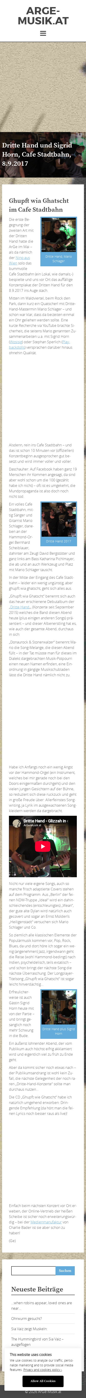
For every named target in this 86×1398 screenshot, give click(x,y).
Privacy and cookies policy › (42, 1370)
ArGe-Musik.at (43, 16)
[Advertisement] (43, 87)
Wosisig (16, 341)
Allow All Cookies (43, 1381)
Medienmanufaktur (46, 1222)
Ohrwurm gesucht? (26, 1318)
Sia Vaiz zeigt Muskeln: (29, 1328)
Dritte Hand (19, 607)
